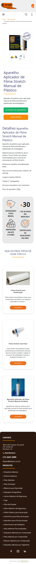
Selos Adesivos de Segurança (15, 508)
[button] (32, 14)
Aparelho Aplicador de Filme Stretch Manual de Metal (18, 400)
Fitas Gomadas (9, 484)
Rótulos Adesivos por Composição (17, 541)
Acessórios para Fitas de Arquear (16, 516)
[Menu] (3, 14)
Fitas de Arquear (10, 504)
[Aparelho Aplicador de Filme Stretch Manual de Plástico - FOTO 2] (14, 57)
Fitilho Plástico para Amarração (16, 512)
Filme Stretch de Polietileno (14, 524)
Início (4, 19)
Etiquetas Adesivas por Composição (17, 533)
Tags (6, 500)
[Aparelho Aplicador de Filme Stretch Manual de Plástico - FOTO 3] (22, 57)
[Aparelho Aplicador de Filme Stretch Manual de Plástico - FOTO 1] (18, 42)
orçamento (18, 307)
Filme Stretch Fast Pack (18, 344)
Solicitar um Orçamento (16, 110)
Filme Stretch (11, 19)
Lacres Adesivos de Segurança (15, 496)
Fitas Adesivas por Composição (15, 537)
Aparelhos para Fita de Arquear (16, 520)
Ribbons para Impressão (13, 488)
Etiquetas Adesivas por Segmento (16, 545)
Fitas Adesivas (9, 480)
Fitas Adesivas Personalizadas (15, 529)
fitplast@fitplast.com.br (11, 461)
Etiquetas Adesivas (11, 472)
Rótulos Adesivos (10, 476)
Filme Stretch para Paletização (18, 291)
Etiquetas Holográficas (12, 492)
